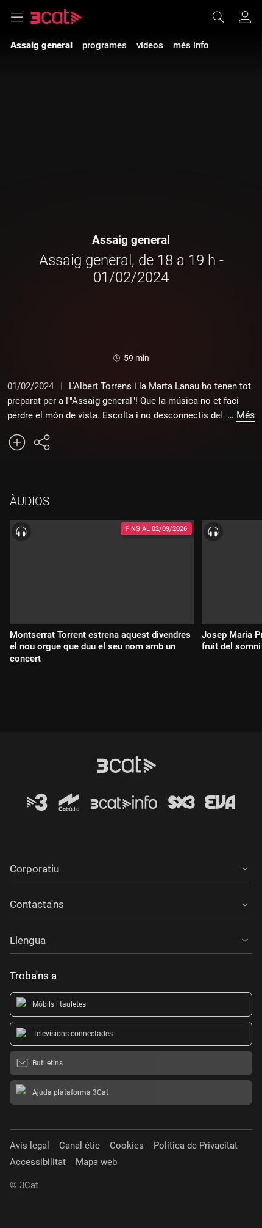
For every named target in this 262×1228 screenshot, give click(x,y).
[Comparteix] (41, 442)
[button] (131, 867)
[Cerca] (224, 17)
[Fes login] (245, 17)
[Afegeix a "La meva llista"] (17, 442)
